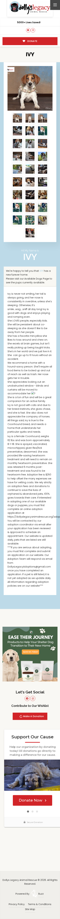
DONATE (32, 41)
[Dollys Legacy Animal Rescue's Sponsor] (30, 654)
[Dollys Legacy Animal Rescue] (30, 8)
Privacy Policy (17, 904)
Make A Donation (33, 716)
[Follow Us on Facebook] (28, 30)
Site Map (30, 909)
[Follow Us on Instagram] (33, 30)
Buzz (41, 893)
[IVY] (30, 88)
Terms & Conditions (39, 904)
